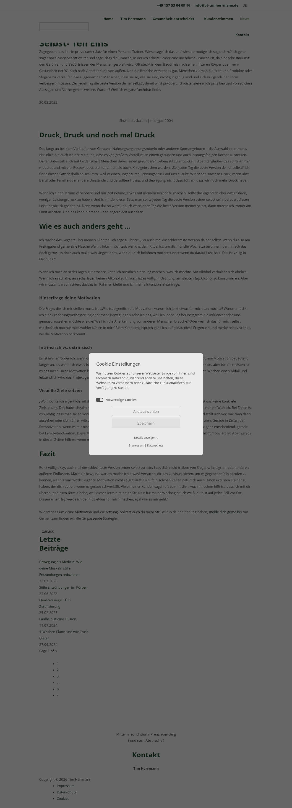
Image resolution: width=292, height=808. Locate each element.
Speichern (146, 423)
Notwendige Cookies (121, 400)
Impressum (136, 445)
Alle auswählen (146, 411)
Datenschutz (155, 445)
